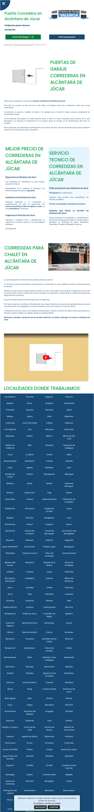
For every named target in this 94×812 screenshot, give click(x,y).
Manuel (49, 600)
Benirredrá (49, 666)
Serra (10, 587)
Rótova (69, 698)
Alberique (69, 474)
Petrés (30, 749)
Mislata (10, 403)
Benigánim (49, 518)
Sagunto (49, 397)
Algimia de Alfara (30, 736)
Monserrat (10, 531)
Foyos (69, 508)
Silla (29, 445)
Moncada (69, 429)
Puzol (10, 454)
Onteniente (69, 403)
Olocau (49, 698)
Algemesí (69, 416)
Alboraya (49, 429)
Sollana (49, 540)
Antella (10, 673)
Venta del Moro (29, 682)
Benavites (49, 790)
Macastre (49, 705)
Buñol (29, 483)
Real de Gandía (29, 632)
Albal (69, 454)
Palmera (69, 736)
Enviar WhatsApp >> (21, 37)
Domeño (30, 781)
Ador (29, 698)
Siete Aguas (10, 698)
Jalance (10, 736)
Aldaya (10, 416)
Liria (29, 429)
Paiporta (69, 423)
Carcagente (10, 429)
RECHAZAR (40, 807)
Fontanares (10, 743)
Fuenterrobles (49, 774)
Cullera (49, 423)
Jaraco (29, 524)
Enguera (49, 524)
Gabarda (29, 720)
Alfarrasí (69, 705)
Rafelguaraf (10, 613)
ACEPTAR (54, 807)
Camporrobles (49, 689)
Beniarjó (30, 666)
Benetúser (29, 461)
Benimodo (49, 623)
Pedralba (49, 594)
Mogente (69, 540)
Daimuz (49, 578)
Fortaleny (49, 743)
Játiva (69, 410)
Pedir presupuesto (66, 37)
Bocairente (30, 546)
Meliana (10, 483)
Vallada (10, 571)
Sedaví (49, 483)
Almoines (69, 632)
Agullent (69, 613)
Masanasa (30, 492)
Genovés (69, 587)
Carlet (49, 454)
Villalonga (10, 553)
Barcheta (10, 666)
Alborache (49, 736)
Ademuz (10, 682)
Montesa (69, 682)
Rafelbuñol (10, 508)
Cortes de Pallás (10, 749)
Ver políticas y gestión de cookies (47, 803)
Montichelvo (29, 790)
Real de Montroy (29, 623)
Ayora (69, 524)
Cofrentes (69, 743)
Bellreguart (69, 546)
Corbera (30, 571)
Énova (29, 743)
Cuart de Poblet (29, 423)
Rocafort (30, 518)
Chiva (10, 467)
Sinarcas (10, 720)
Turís (69, 518)
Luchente (29, 600)
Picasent (49, 445)
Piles (30, 594)
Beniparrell (10, 648)
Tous (49, 720)
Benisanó (10, 639)
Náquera (30, 540)
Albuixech (29, 562)
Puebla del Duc (10, 607)
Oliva (49, 416)
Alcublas (49, 756)
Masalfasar (29, 648)
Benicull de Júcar (69, 749)
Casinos (29, 607)
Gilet (69, 600)
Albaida (10, 518)
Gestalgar (10, 774)
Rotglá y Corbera (10, 727)
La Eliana (30, 454)
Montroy (69, 607)
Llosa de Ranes (69, 553)
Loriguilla (49, 711)
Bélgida (69, 774)
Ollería (69, 492)
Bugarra (10, 765)
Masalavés (69, 657)
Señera (69, 720)
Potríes (49, 749)
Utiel (69, 467)
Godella (69, 461)
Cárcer (49, 632)
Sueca (30, 416)
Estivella (69, 711)
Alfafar (30, 436)
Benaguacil (49, 474)
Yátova (10, 632)
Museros (10, 540)
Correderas (10, 397)
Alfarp (10, 689)
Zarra (10, 809)
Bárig (29, 689)
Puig (49, 492)
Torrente (30, 397)
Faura (49, 571)
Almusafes (10, 499)
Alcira (29, 403)
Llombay (10, 600)
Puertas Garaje (8, 45)
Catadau (69, 594)
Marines (69, 666)
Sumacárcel (10, 711)
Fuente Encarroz (29, 553)
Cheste (29, 499)
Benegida (49, 781)
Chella (49, 587)
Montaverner (10, 657)
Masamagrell (10, 461)
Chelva (69, 648)
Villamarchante (49, 499)
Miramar (69, 639)
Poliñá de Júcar (30, 613)
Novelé (49, 765)
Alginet (29, 467)
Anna (10, 594)
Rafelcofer (69, 673)
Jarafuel (30, 756)
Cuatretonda (49, 607)
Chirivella (10, 410)
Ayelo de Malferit (10, 546)
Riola (29, 657)
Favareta (29, 639)
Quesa (30, 774)
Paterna (69, 397)
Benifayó (49, 467)
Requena (10, 436)
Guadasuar (10, 524)
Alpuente (69, 756)
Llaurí (10, 705)
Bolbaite (30, 673)
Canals (49, 461)
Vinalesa (30, 587)
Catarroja (10, 423)
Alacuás (29, 410)
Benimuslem (69, 790)
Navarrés (69, 571)
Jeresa (69, 623)
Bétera (49, 436)
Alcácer (10, 492)
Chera (69, 781)
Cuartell (49, 682)
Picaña (30, 474)
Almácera (29, 508)
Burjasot (49, 403)
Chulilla (29, 765)
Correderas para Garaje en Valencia (23, 45)
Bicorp (10, 799)
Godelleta (29, 578)
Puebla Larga (49, 546)
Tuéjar (30, 705)
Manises (49, 410)
